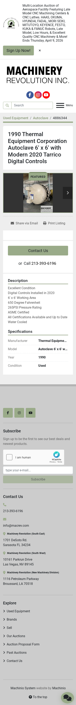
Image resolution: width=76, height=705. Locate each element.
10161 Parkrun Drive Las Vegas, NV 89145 (18, 562)
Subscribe (38, 479)
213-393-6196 (43, 263)
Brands (12, 619)
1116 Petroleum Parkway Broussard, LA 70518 (21, 581)
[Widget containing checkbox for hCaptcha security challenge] (33, 457)
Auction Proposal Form (23, 644)
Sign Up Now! (18, 50)
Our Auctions (16, 636)
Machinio (59, 688)
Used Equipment (18, 611)
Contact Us (38, 250)
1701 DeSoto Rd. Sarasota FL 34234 (16, 542)
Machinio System (23, 688)
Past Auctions (17, 653)
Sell (9, 628)
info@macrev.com (16, 525)
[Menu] (60, 105)
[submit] (7, 105)
